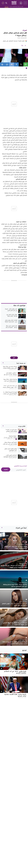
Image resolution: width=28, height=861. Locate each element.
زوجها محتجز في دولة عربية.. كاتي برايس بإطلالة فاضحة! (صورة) (10, 367)
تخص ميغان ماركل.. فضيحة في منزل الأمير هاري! (11, 309)
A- (25, 45)
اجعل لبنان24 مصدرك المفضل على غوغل (14, 41)
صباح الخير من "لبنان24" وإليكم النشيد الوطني (11, 430)
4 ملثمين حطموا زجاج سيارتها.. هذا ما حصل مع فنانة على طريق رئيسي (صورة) (10, 373)
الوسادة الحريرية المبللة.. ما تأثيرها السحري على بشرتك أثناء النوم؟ (10, 393)
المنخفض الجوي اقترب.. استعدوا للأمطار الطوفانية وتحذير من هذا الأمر (10, 456)
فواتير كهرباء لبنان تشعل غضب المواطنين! (10, 449)
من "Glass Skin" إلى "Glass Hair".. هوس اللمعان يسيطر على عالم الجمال (10, 386)
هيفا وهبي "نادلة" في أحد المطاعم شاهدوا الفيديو (15, 672)
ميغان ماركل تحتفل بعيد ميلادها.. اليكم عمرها (11, 315)
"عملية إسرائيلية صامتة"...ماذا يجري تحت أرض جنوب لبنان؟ (10, 436)
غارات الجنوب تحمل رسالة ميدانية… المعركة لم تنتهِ (11, 326)
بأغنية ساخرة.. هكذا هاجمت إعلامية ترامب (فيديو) (15, 695)
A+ (22, 45)
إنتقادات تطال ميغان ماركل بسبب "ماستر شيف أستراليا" (11, 321)
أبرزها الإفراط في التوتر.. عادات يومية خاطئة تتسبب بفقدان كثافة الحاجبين (15, 643)
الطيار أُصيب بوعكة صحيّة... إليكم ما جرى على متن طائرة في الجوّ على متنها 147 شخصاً (10, 443)
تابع (14, 358)
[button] (1, 55)
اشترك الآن (6, 6)
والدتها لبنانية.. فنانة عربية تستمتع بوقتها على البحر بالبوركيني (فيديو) (10, 380)
